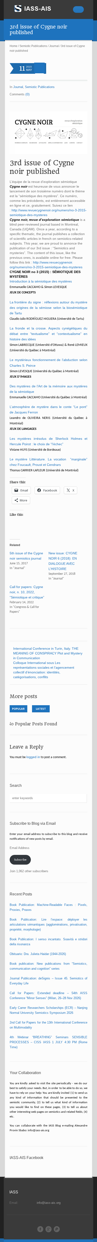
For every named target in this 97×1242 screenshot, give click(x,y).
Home (13, 46)
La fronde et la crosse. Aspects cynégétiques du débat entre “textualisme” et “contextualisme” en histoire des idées (49, 333)
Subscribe (20, 859)
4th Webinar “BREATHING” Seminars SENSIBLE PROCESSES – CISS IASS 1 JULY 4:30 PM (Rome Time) (49, 1042)
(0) (27, 94)
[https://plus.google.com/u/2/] (48, 1229)
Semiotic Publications (33, 46)
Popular (18, 708)
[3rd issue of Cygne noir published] (49, 132)
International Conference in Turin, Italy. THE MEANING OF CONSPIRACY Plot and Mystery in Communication (47, 653)
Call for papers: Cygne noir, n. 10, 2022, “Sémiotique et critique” (27, 592)
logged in (33, 757)
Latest (41, 708)
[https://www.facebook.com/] (40, 1229)
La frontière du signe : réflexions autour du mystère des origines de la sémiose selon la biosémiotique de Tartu (49, 307)
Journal (54, 46)
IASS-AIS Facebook (26, 1158)
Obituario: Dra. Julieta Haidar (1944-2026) (38, 954)
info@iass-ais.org (49, 1203)
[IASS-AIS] (37, 8)
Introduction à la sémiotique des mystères (41, 281)
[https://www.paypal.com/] (57, 1229)
